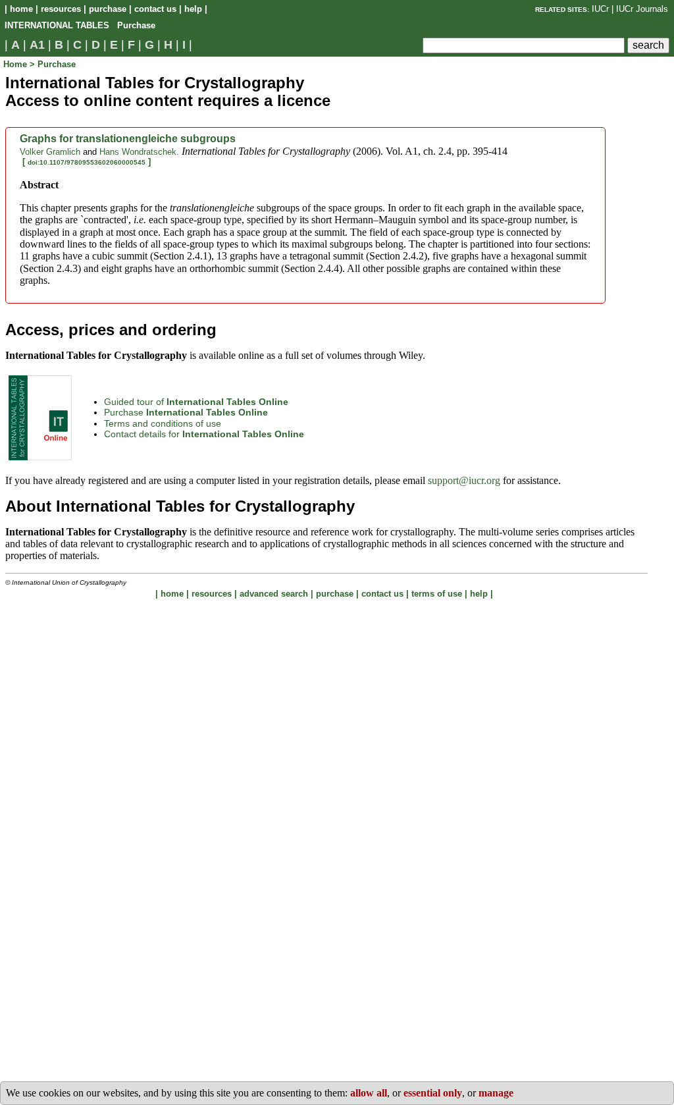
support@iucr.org (464, 480)
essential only (432, 1092)
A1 (37, 44)
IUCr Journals (642, 9)
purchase (107, 9)
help (193, 9)
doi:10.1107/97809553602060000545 (86, 162)
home (21, 9)
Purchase (186, 412)
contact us (155, 9)
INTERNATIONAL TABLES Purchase (80, 25)
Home (16, 64)
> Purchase (53, 64)
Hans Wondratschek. (139, 152)
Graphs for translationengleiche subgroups (128, 138)
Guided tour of (196, 401)
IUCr (600, 9)
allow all (368, 1092)
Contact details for (204, 434)
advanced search (274, 594)
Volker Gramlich (50, 152)
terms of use (436, 594)
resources (61, 9)
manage (496, 1092)
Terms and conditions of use (162, 423)
